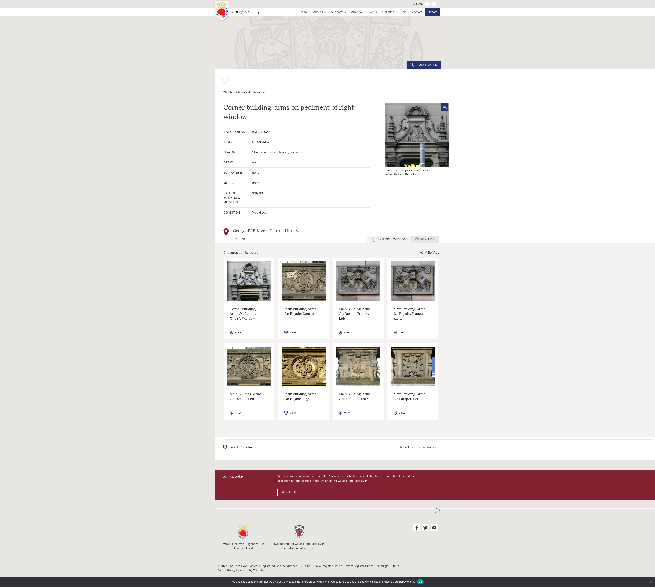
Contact (417, 12)
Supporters (338, 12)
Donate (432, 12)
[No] (650, 582)
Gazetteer (388, 12)
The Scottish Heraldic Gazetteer (244, 92)
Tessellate (259, 570)
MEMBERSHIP (290, 492)
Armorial (356, 12)
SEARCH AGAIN (426, 65)
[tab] (389, 239)
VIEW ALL (432, 252)
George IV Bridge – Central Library (265, 231)
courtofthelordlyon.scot (299, 548)
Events (372, 12)
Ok (420, 581)
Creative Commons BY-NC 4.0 (400, 174)
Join (403, 12)
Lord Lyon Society (245, 12)
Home (304, 12)
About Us (319, 12)
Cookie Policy (226, 570)
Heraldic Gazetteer (240, 447)
